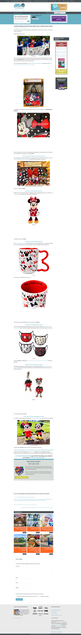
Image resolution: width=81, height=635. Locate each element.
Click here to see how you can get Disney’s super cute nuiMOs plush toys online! (33, 450)
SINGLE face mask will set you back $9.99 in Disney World (38, 360)
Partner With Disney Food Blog (56, 615)
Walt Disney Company (60, 622)
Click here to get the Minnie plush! (33, 241)
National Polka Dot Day (27, 500)
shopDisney (32, 451)
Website (17, 587)
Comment (18, 566)
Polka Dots (40, 500)
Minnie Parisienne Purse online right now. (34, 63)
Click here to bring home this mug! (33, 324)
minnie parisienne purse (48, 499)
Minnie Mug (42, 499)
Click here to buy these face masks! (33, 364)
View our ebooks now (17, 618)
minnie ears (32, 499)
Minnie (29, 499)
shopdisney (44, 500)
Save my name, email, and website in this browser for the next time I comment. (29, 593)
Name (17, 577)
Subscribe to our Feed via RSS (56, 631)
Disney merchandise (24, 499)
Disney (19, 499)
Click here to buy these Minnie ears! (34, 191)
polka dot (36, 500)
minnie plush (16, 500)
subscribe (39, 596)
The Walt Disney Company (55, 624)
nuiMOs (32, 500)
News (34, 497)
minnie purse (20, 500)
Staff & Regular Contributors (56, 609)
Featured (30, 497)
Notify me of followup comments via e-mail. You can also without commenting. (33, 596)
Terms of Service (54, 613)
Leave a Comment (24, 27)
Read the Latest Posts (18, 13)
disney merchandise (21, 497)
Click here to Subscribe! (37, 457)
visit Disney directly (59, 626)
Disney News (27, 497)
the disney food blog (17, 3)
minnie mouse (37, 499)
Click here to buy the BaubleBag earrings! (33, 416)
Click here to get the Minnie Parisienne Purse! (33, 156)
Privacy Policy (53, 612)
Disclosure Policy (54, 611)
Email (17, 582)
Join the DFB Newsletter (22, 456)
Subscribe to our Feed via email (56, 632)
